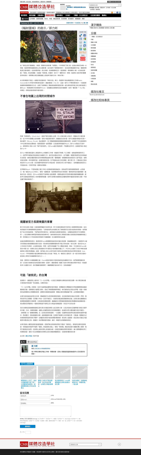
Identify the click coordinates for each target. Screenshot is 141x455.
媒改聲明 (68, 6)
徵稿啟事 (48, 1)
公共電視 (108, 7)
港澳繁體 (101, 28)
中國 (50, 19)
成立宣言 (28, 1)
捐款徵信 (98, 9)
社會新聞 (92, 9)
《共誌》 (68, 15)
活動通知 (40, 15)
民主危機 (113, 7)
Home (26, 19)
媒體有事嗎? (50, 15)
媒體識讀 (77, 19)
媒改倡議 (32, 15)
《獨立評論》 (28, 336)
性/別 (46, 19)
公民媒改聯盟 (95, 15)
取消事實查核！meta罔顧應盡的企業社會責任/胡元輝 (62, 382)
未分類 (93, 73)
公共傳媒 (32, 19)
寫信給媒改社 (36, 1)
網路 (83, 19)
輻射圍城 (83, 59)
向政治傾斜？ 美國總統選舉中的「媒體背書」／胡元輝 (79, 382)
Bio (24, 342)
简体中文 (96, 28)
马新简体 (106, 28)
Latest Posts (33, 342)
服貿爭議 (97, 7)
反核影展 (83, 57)
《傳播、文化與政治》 (80, 15)
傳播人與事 (94, 42)
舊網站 (104, 15)
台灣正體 (111, 28)
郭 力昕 (86, 23)
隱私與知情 (56, 19)
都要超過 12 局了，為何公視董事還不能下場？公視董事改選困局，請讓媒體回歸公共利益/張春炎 (58, 12)
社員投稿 (77, 23)
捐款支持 (42, 1)
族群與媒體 (39, 19)
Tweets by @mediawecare (97, 94)
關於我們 (22, 1)
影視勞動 (64, 19)
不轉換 (91, 28)
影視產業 (71, 19)
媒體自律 (102, 7)
